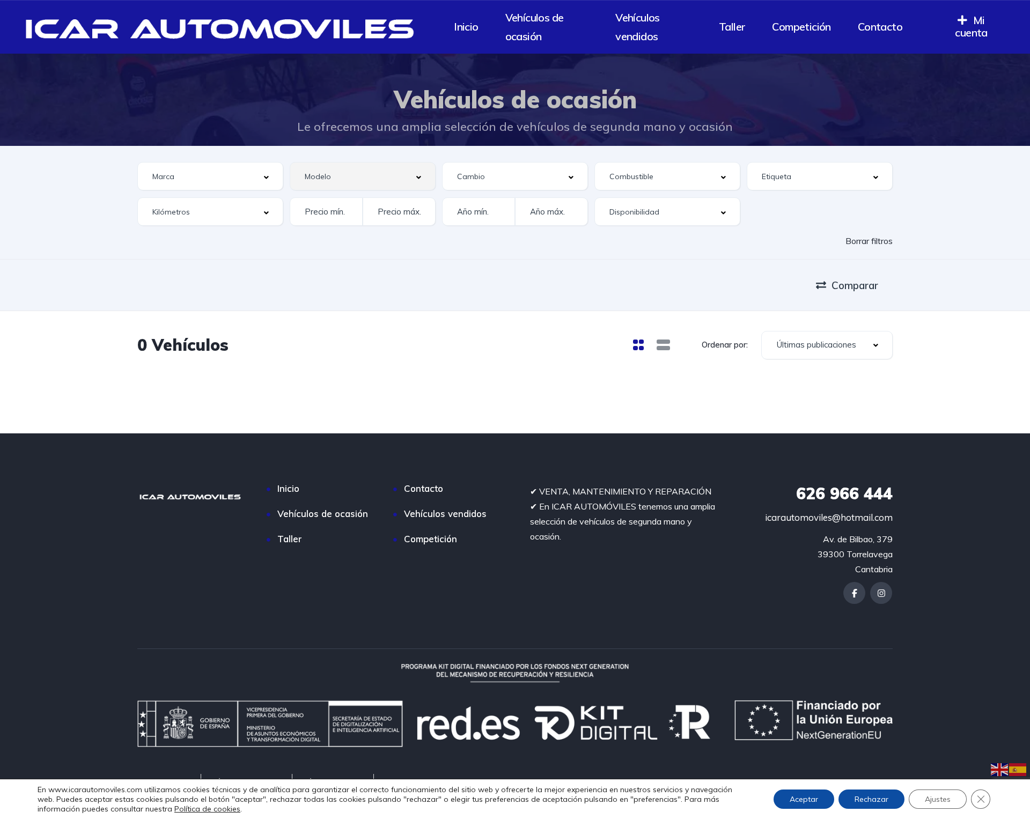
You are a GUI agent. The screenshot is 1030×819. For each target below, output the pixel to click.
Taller (732, 26)
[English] (1000, 768)
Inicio (466, 26)
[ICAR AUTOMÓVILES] (223, 26)
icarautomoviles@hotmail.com (829, 517)
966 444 (844, 493)
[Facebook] (854, 593)
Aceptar (804, 799)
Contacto (880, 26)
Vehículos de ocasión (534, 27)
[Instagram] (881, 593)
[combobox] (210, 176)
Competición (801, 26)
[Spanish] (1018, 768)
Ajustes (938, 799)
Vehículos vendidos (637, 27)
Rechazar (871, 799)
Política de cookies (207, 809)
